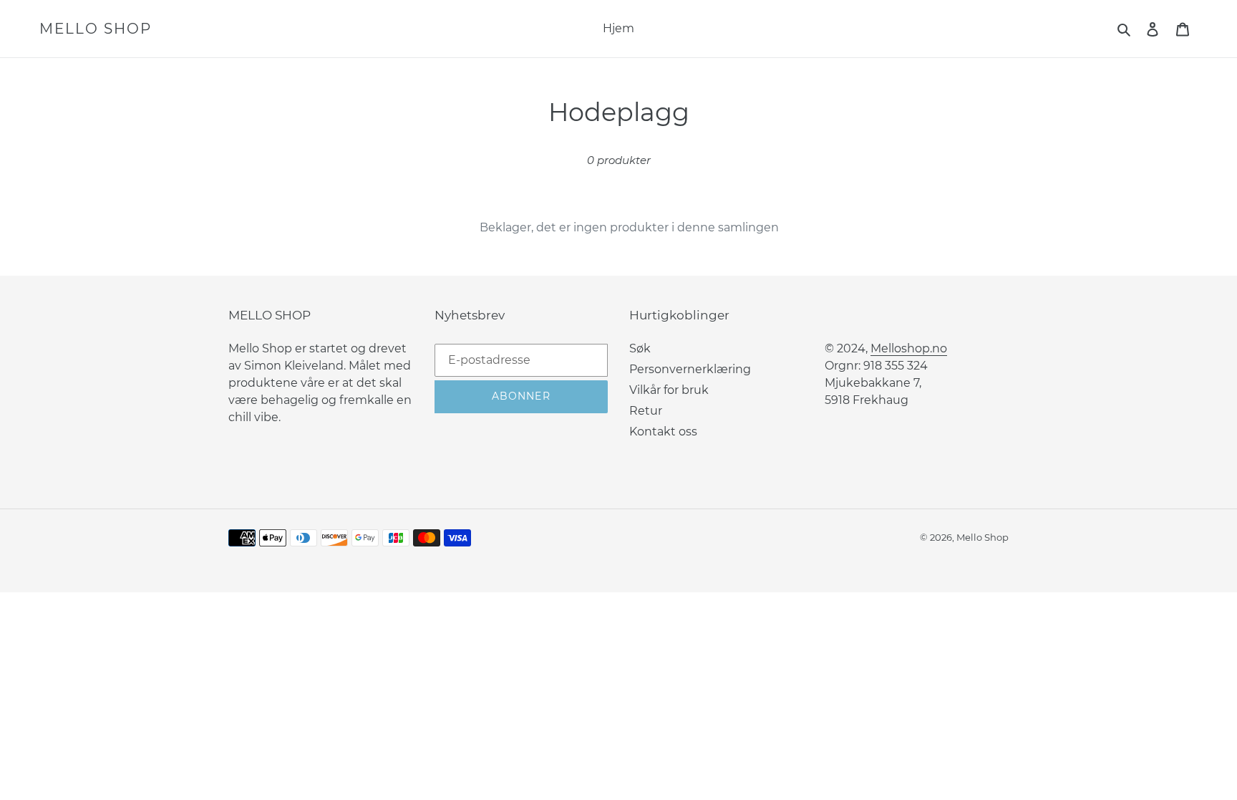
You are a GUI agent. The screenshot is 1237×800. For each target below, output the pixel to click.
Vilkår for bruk (669, 390)
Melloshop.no (908, 348)
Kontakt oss (663, 431)
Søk (640, 348)
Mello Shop (95, 28)
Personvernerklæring (690, 369)
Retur (645, 411)
